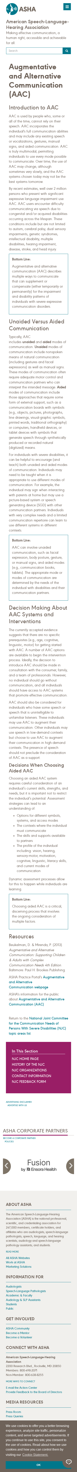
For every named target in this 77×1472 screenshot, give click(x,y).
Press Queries (14, 1416)
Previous (7, 1166)
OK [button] (39, 1464)
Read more (12, 1251)
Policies (9, 1141)
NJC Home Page (25, 1059)
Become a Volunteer (19, 1337)
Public (10, 1308)
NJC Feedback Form (29, 1081)
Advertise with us (17, 1105)
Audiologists (14, 1286)
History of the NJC (28, 1064)
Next (70, 1166)
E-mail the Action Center (21, 1388)
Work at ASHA (15, 1262)
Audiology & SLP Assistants (23, 1300)
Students (11, 1304)
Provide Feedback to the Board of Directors (34, 1392)
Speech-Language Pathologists (26, 1291)
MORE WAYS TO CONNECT (20, 1381)
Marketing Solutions (18, 1266)
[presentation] (38, 1165)
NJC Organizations (29, 1070)
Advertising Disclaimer (19, 1102)
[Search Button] (67, 50)
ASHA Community (17, 1328)
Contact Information (31, 1076)
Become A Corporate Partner (19, 1138)
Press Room (13, 1412)
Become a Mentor (17, 1333)
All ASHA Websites (18, 1258)
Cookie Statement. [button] (35, 1454)
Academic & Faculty (19, 1295)
